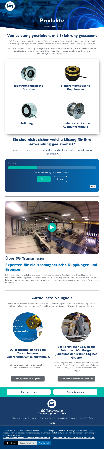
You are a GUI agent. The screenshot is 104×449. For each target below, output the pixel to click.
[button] (97, 6)
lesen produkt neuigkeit (28, 378)
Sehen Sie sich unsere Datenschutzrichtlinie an (26, 437)
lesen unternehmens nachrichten (76, 378)
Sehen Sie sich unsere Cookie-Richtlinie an (74, 437)
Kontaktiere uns (28, 392)
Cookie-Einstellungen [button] (27, 443)
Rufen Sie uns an (75, 392)
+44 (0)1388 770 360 (54, 413)
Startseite (47, 26)
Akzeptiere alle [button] (44, 443)
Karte (52, 422)
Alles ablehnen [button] (11, 443)
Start (44, 179)
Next (93, 186)
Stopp (60, 178)
